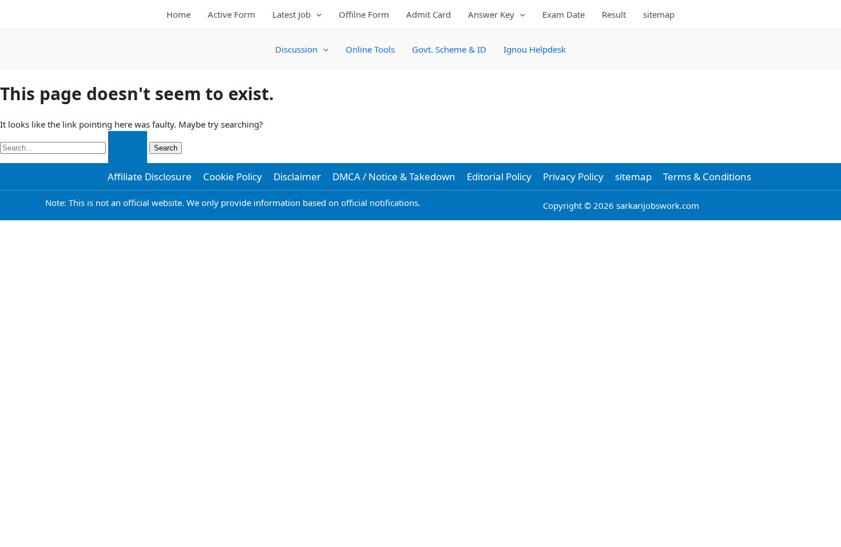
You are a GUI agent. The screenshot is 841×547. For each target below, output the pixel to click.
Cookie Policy (232, 176)
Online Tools (370, 49)
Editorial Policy (499, 176)
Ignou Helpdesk (534, 49)
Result (614, 14)
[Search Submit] (127, 147)
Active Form (231, 14)
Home (178, 14)
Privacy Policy (573, 176)
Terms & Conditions (707, 176)
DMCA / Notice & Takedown (393, 176)
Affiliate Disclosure (150, 176)
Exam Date (563, 14)
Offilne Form (364, 14)
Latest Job (291, 14)
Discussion (296, 49)
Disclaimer (297, 176)
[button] (316, 14)
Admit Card (428, 14)
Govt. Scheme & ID (449, 49)
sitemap (659, 14)
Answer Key (491, 14)
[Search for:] (74, 147)
